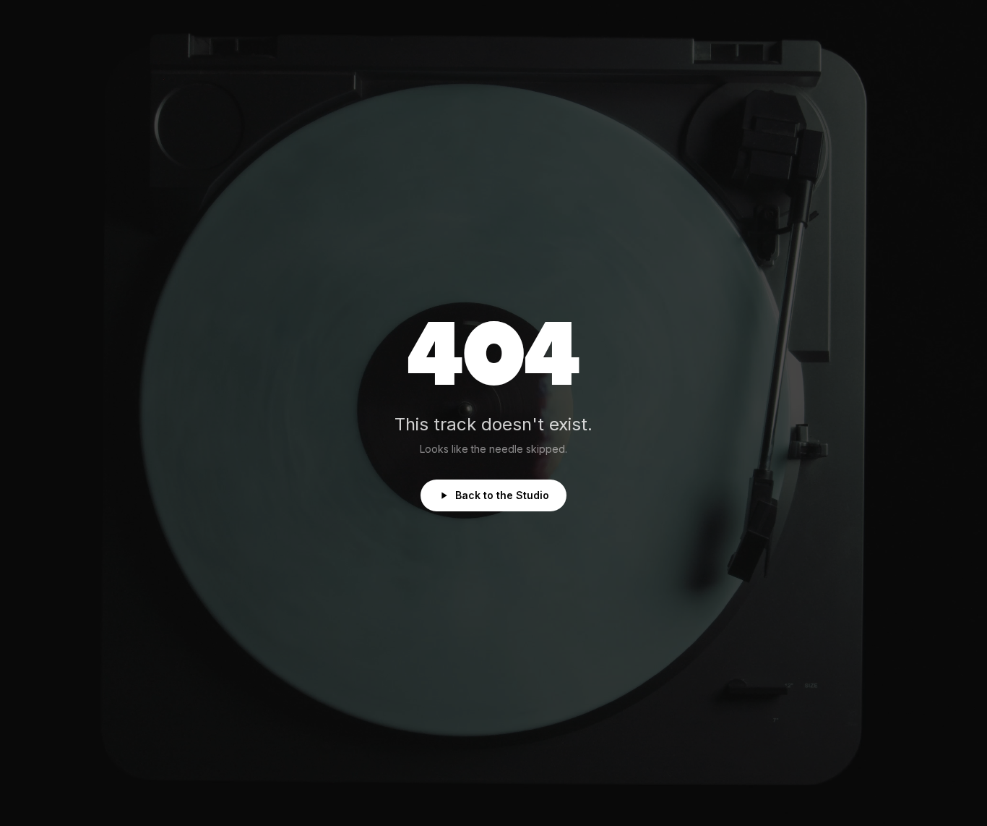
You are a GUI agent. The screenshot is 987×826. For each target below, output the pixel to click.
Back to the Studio (502, 495)
